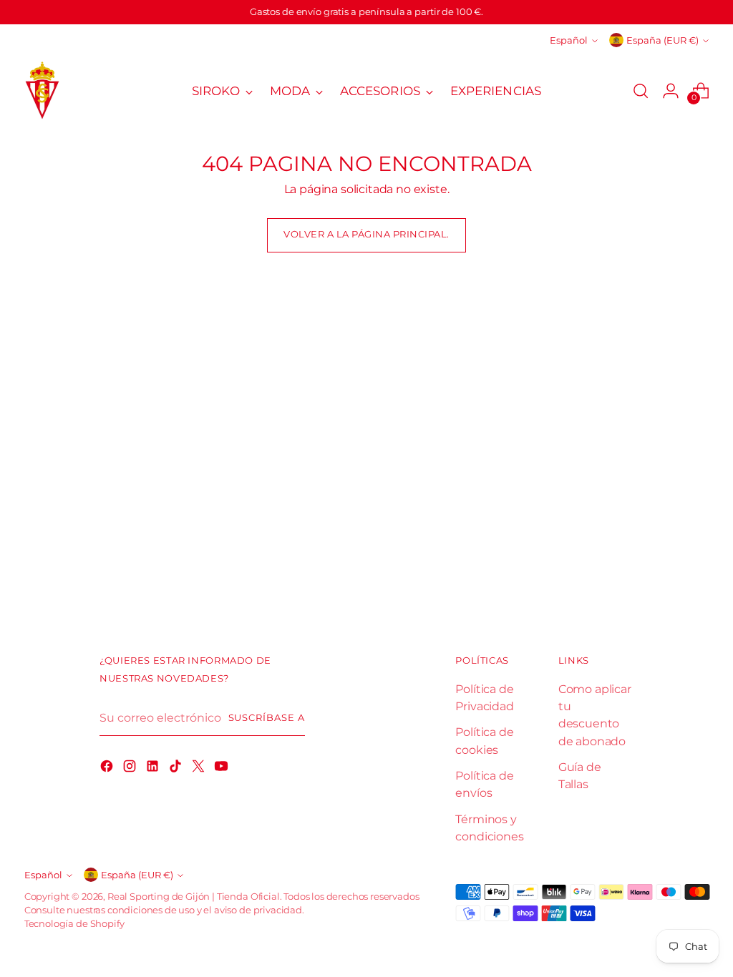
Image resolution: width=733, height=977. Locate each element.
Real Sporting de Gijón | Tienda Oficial (193, 896)
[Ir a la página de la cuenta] (670, 91)
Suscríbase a (266, 717)
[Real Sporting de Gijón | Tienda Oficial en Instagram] (131, 768)
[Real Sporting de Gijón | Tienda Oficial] (42, 91)
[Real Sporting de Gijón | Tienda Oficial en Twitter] (199, 768)
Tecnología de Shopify (74, 923)
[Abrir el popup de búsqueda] (640, 91)
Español (569, 40)
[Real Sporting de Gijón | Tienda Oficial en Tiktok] (176, 768)
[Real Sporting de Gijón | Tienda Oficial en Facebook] (108, 768)
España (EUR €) (662, 40)
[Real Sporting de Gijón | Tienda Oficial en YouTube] (222, 768)
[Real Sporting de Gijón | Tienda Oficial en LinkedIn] (153, 768)
